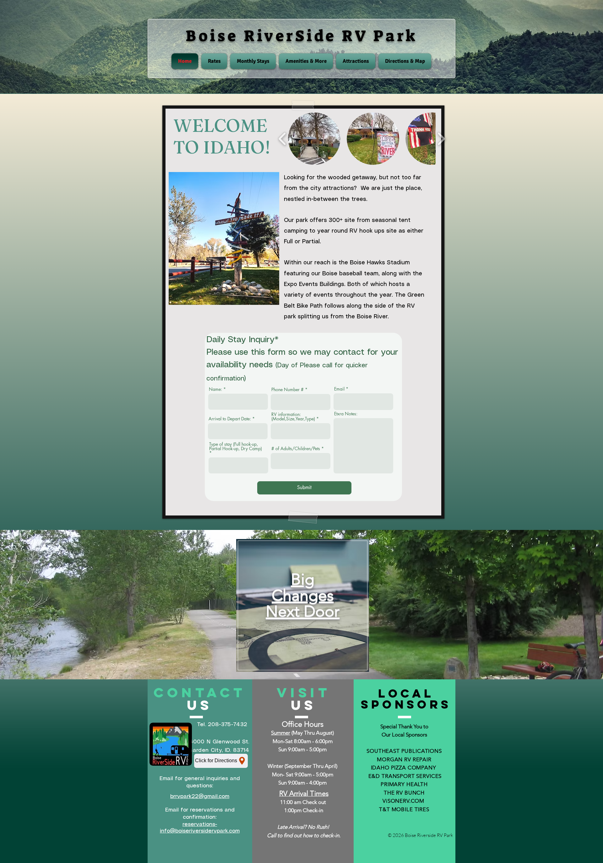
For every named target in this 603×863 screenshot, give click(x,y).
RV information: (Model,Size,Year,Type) (293, 416)
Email (339, 389)
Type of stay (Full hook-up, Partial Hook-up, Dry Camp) (235, 446)
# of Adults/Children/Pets (295, 448)
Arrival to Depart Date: (230, 419)
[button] (314, 138)
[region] (302, 605)
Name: (215, 389)
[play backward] (282, 138)
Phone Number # (287, 389)
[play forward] (441, 138)
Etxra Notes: (345, 414)
